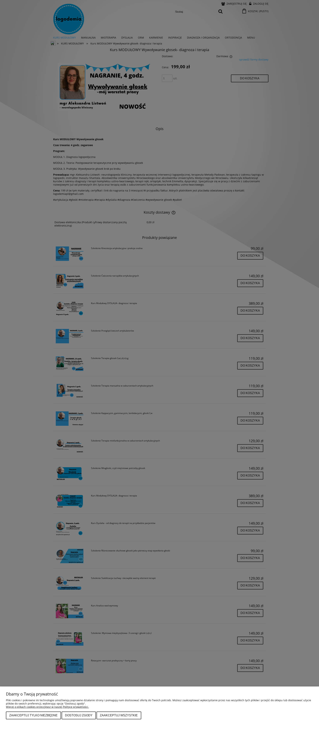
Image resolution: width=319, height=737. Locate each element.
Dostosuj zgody (78, 715)
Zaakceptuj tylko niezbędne (33, 715)
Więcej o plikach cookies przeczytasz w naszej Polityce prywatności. (47, 707)
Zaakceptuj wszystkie (119, 715)
